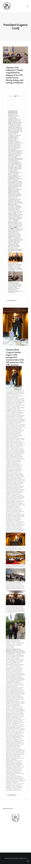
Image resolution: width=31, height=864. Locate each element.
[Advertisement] (15, 836)
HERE (15, 227)
